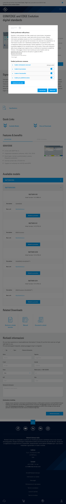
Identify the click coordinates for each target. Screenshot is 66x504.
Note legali (14, 57)
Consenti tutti (42, 90)
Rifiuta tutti (52, 90)
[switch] (52, 69)
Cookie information (16, 53)
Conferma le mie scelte (18, 83)
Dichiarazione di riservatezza (18, 55)
